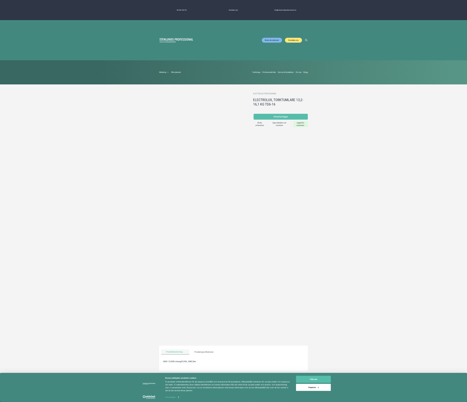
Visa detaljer (170, 397)
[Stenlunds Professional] (176, 40)
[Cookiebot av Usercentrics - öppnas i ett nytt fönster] (149, 397)
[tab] (175, 351)
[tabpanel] (233, 361)
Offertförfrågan (281, 117)
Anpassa (312, 387)
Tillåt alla (313, 379)
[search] (306, 40)
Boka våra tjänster (272, 40)
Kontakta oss (293, 40)
